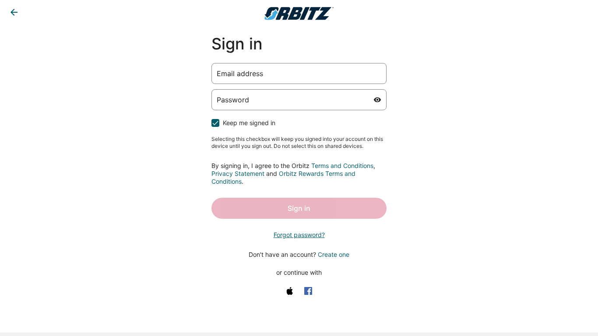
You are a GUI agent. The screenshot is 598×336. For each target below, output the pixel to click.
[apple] (290, 291)
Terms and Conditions (342, 165)
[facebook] (308, 291)
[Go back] (14, 12)
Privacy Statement (237, 173)
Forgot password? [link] (299, 234)
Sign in (299, 208)
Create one (333, 254)
